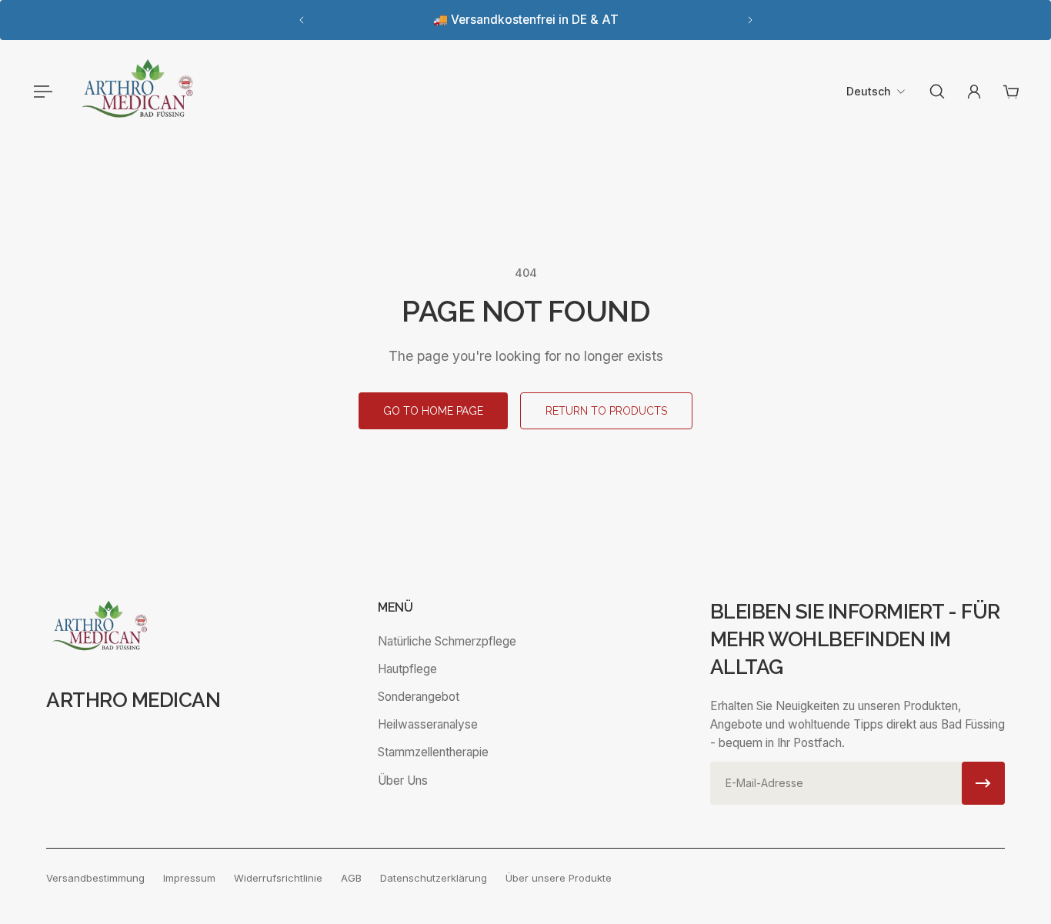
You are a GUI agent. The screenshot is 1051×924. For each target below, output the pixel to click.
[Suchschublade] (937, 91)
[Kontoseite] (974, 91)
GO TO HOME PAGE (433, 411)
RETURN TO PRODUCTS (606, 411)
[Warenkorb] (1011, 91)
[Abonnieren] (983, 783)
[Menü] (40, 91)
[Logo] (138, 91)
